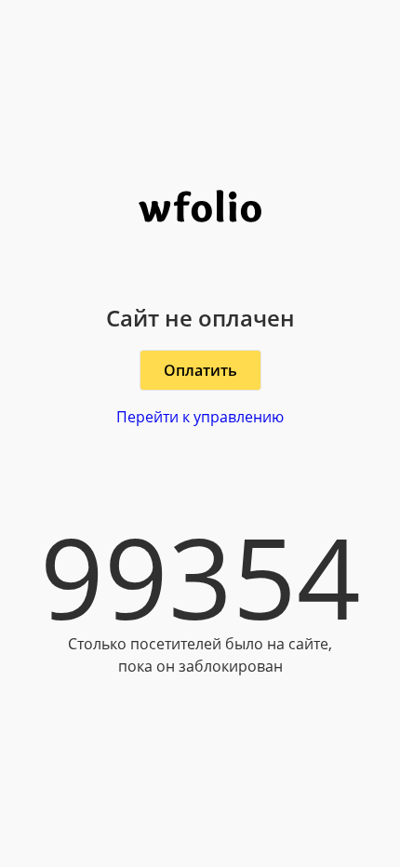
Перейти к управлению (200, 417)
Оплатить (200, 370)
